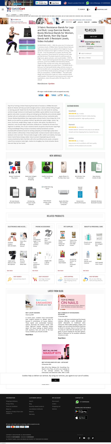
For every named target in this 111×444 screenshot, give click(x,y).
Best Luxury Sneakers (33, 313)
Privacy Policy (10, 404)
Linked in (93, 438)
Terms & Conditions (12, 406)
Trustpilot (3, 443)
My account (55, 401)
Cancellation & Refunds (36, 409)
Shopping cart (56, 406)
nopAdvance (30, 437)
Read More (29, 335)
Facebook (80, 438)
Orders (54, 404)
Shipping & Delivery (12, 401)
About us (8, 409)
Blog (30, 404)
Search (31, 401)
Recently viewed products (36, 406)
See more (10, 270)
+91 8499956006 (105, 3)
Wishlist (54, 409)
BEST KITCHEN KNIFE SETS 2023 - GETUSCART (55, 362)
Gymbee (51, 84)
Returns (31, 411)
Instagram (88, 438)
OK (55, 380)
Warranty (32, 414)
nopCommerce (16, 437)
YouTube (84, 438)
